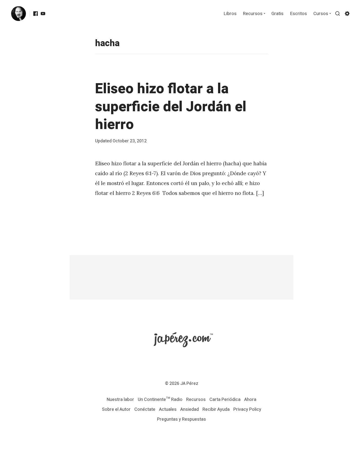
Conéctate (144, 409)
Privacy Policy (247, 409)
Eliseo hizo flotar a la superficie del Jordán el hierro (170, 106)
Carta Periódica (225, 399)
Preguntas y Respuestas (181, 419)
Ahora (250, 399)
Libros (230, 14)
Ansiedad (189, 409)
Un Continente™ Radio (160, 399)
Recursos (252, 14)
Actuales (168, 409)
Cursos (320, 14)
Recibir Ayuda (216, 409)
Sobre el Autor (116, 409)
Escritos (298, 14)
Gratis (277, 14)
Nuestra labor (120, 399)
